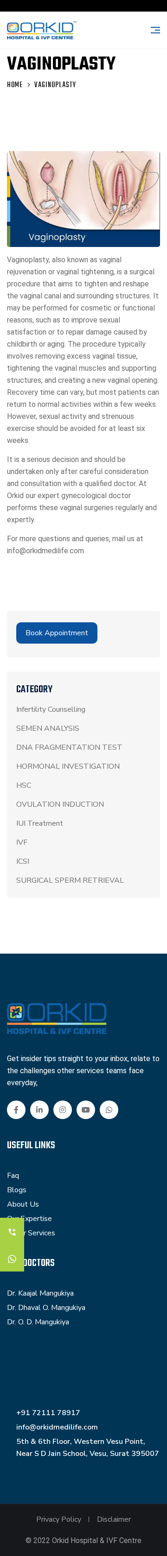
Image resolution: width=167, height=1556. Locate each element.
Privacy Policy (58, 1519)
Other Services (31, 1233)
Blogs (16, 1190)
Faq (13, 1175)
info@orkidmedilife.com (57, 1427)
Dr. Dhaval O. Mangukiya (46, 1308)
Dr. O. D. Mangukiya (38, 1322)
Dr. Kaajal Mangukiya (40, 1293)
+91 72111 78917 (48, 1413)
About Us (23, 1204)
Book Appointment (57, 633)
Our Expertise (29, 1219)
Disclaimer (114, 1519)
